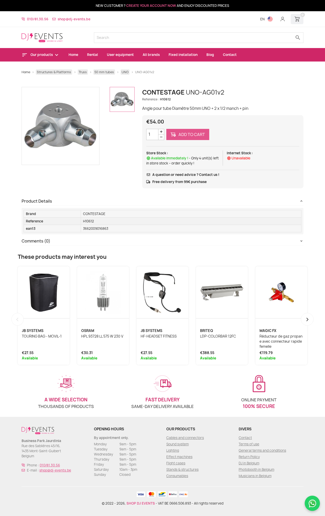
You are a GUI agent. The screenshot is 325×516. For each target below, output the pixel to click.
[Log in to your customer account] (282, 19)
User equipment (120, 54)
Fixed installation (183, 54)
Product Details (37, 201)
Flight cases (175, 463)
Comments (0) (36, 241)
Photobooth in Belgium (256, 469)
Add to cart (191, 134)
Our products (42, 54)
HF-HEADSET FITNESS (159, 336)
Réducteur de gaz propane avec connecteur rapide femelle (280, 341)
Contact (230, 54)
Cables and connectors (185, 437)
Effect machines (179, 456)
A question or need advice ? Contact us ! (185, 174)
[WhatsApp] (312, 503)
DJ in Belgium (249, 463)
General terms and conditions (262, 450)
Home (73, 54)
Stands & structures (182, 469)
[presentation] (17, 319)
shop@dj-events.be (74, 19)
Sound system (177, 444)
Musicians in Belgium (255, 476)
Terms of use (249, 444)
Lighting (172, 450)
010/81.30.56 (37, 19)
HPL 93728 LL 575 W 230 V (102, 336)
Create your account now (151, 5)
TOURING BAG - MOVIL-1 (42, 336)
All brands (151, 54)
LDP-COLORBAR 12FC (218, 336)
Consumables (177, 476)
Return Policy (249, 456)
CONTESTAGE (94, 213)
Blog (210, 54)
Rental (92, 54)
